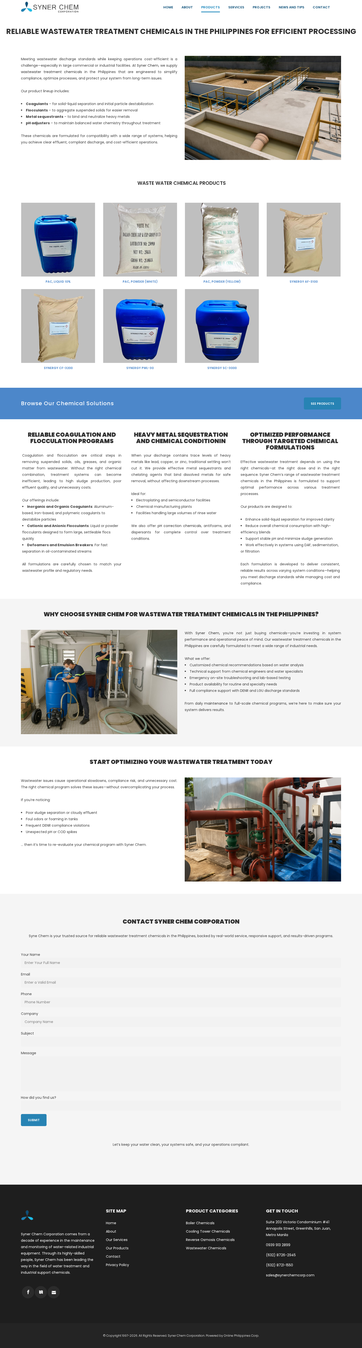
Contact (113, 1256)
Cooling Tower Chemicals (208, 1231)
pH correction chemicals (179, 525)
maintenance (216, 703)
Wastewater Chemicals (206, 1248)
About (111, 1231)
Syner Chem (147, 65)
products (255, 506)
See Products (322, 404)
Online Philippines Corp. (241, 1335)
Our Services (117, 1239)
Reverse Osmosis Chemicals (210, 1239)
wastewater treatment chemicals (51, 71)
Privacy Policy (117, 1264)
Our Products (117, 1248)
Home (111, 1223)
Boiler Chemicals (200, 1223)
